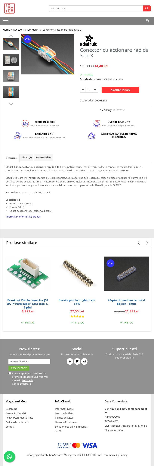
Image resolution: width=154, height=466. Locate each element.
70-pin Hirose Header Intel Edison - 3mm (126, 302)
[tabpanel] (47, 54)
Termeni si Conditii (16, 413)
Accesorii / (20, 29)
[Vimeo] (77, 361)
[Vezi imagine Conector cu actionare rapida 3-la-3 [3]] (11, 92)
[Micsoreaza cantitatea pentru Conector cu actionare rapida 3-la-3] (82, 90)
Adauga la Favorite (114, 110)
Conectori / (34, 29)
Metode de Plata (64, 413)
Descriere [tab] (11, 158)
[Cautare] (147, 8)
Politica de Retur (64, 417)
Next (11, 104)
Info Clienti (62, 401)
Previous (11, 36)
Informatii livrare (64, 408)
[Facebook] (70, 361)
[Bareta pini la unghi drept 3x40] (77, 273)
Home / (8, 29)
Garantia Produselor (66, 422)
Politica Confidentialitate (19, 417)
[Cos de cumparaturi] (147, 20)
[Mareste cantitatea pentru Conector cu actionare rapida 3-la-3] (95, 90)
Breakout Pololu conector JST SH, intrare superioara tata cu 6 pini (28, 303)
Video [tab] (27, 157)
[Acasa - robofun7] (21, 8)
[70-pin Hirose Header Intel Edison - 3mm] (126, 274)
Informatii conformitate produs (23, 216)
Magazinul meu (16, 401)
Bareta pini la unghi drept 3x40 (77, 302)
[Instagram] (84, 361)
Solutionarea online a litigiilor (71, 426)
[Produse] (6, 21)
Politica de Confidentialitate (22, 382)
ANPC (58, 431)
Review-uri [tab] (43, 157)
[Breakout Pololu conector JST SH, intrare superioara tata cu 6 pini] (28, 273)
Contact (10, 426)
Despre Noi (12, 408)
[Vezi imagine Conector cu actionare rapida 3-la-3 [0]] (11, 44)
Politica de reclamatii (17, 422)
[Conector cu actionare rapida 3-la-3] (47, 54)
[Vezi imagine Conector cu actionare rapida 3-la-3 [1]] (11, 60)
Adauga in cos (120, 90)
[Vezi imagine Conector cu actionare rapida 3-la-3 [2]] (11, 76)
